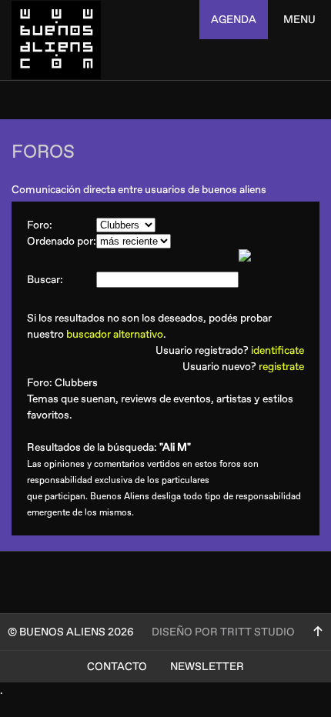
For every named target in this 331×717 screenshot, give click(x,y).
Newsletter (207, 666)
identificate (277, 350)
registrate (281, 366)
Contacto (117, 666)
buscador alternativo (114, 334)
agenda (233, 19)
